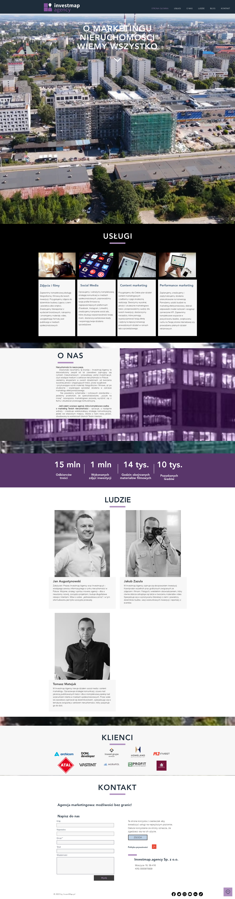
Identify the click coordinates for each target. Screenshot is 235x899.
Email (59, 838)
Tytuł (59, 847)
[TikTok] (201, 894)
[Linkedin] (195, 894)
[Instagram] (185, 894)
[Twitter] (179, 894)
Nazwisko (61, 830)
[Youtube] (190, 894)
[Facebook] (174, 894)
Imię (58, 821)
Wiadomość (62, 855)
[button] (137, 837)
